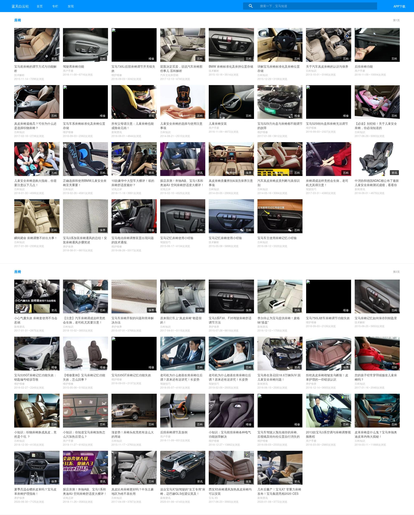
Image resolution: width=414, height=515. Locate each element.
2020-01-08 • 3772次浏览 (272, 501)
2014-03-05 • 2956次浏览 (223, 193)
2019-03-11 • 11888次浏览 (370, 444)
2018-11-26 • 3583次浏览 (78, 501)
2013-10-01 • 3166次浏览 (321, 74)
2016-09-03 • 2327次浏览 (321, 131)
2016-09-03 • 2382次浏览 (78, 136)
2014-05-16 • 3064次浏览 (272, 193)
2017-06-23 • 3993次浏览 (223, 501)
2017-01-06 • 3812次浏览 (272, 136)
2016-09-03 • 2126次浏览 (321, 326)
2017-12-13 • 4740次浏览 (175, 79)
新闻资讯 (116, 132)
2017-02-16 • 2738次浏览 (29, 136)
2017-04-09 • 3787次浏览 (126, 501)
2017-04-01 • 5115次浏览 (175, 330)
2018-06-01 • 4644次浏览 (126, 136)
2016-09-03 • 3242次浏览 (126, 79)
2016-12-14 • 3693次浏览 (321, 387)
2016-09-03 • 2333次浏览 (272, 444)
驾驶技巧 (311, 189)
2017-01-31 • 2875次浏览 (29, 330)
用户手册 (68, 70)
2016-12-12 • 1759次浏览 (272, 330)
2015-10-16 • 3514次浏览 (223, 74)
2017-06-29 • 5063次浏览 (369, 136)
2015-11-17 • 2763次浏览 (126, 444)
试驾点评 (116, 189)
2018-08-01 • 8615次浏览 (78, 250)
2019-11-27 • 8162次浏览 (78, 444)
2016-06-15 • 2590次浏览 (272, 387)
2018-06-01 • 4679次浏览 (369, 193)
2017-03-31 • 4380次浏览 (321, 193)
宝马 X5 (213, 497)
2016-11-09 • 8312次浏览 (175, 440)
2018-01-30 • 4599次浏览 (29, 193)
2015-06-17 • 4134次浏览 (175, 246)
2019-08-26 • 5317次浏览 (126, 250)
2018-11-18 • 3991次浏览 (126, 193)
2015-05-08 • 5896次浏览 (223, 246)
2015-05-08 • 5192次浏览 (78, 387)
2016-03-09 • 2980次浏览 (321, 444)
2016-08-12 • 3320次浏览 (272, 246)
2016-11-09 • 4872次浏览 (223, 131)
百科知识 (262, 75)
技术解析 (19, 75)
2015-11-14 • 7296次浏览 (29, 79)
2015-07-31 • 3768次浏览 (126, 330)
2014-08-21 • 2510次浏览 (175, 136)
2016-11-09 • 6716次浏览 (78, 74)
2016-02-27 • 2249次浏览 (29, 387)
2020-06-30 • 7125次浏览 (29, 501)
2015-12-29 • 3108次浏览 (272, 79)
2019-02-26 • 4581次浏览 (78, 193)
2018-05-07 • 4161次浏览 (175, 387)
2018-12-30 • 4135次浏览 (29, 444)
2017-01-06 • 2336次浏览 (29, 246)
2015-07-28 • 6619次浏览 (223, 330)
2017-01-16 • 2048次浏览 (369, 387)
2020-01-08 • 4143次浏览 (175, 501)
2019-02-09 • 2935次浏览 (223, 387)
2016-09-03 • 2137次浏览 (126, 383)
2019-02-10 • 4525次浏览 (175, 193)
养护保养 (68, 246)
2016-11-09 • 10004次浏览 (370, 74)
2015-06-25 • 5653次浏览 (369, 326)
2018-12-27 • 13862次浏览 (224, 444)
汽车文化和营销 (169, 75)
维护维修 (116, 75)
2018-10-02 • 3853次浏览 (78, 330)
